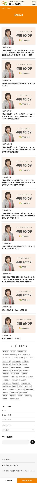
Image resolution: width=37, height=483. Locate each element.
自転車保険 (24, 392)
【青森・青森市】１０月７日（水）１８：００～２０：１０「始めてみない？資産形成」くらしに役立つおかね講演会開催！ (18, 149)
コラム (4, 411)
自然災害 (6, 392)
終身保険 (28, 386)
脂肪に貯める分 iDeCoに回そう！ (14, 310)
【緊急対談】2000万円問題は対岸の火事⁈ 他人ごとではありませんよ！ (18, 247)
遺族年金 (13, 395)
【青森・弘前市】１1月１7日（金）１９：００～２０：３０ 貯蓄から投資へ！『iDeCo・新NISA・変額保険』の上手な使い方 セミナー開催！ (18, 52)
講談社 (5, 395)
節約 (21, 386)
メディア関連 (6, 419)
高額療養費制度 (15, 399)
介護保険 (26, 361)
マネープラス (29, 358)
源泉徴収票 (15, 380)
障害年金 (28, 395)
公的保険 (15, 370)
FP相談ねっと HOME (11, 465)
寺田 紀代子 (16, 3)
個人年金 (6, 367)
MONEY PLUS (22, 351)
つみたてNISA (7, 358)
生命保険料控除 (27, 383)
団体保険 (25, 373)
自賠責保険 (15, 392)
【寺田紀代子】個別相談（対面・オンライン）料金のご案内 (18, 84)
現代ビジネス (7, 383)
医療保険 (6, 373)
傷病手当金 (7, 370)
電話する (9, 480)
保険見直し (7, 364)
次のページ (23, 346)
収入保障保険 (15, 373)
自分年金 (21, 389)
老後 (5, 389)
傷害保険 (27, 367)
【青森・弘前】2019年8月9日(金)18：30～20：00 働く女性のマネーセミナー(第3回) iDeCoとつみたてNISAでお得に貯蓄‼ (18, 182)
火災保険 (23, 380)
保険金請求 (24, 364)
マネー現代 (7, 361)
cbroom (6, 351)
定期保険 (14, 377)
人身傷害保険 (16, 361)
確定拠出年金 (7, 386)
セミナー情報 (6, 415)
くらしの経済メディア (24, 355)
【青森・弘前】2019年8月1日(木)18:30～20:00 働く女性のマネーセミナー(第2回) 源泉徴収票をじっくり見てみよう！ (18, 215)
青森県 (5, 399)
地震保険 (6, 377)
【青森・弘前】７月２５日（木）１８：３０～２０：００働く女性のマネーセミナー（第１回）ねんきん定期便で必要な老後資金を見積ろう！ (18, 279)
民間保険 (6, 380)
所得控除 (22, 377)
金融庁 (20, 395)
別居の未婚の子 (25, 370)
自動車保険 (30, 389)
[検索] (32, 442)
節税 (15, 386)
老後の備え (13, 389)
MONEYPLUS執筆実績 (10, 355)
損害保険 (30, 377)
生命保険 (16, 383)
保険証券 (15, 364)
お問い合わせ (28, 480)
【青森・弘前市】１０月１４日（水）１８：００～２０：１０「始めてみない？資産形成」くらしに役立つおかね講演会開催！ (18, 116)
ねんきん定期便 (19, 358)
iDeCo (13, 351)
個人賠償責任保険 (16, 367)
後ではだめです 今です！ (11, 339)
